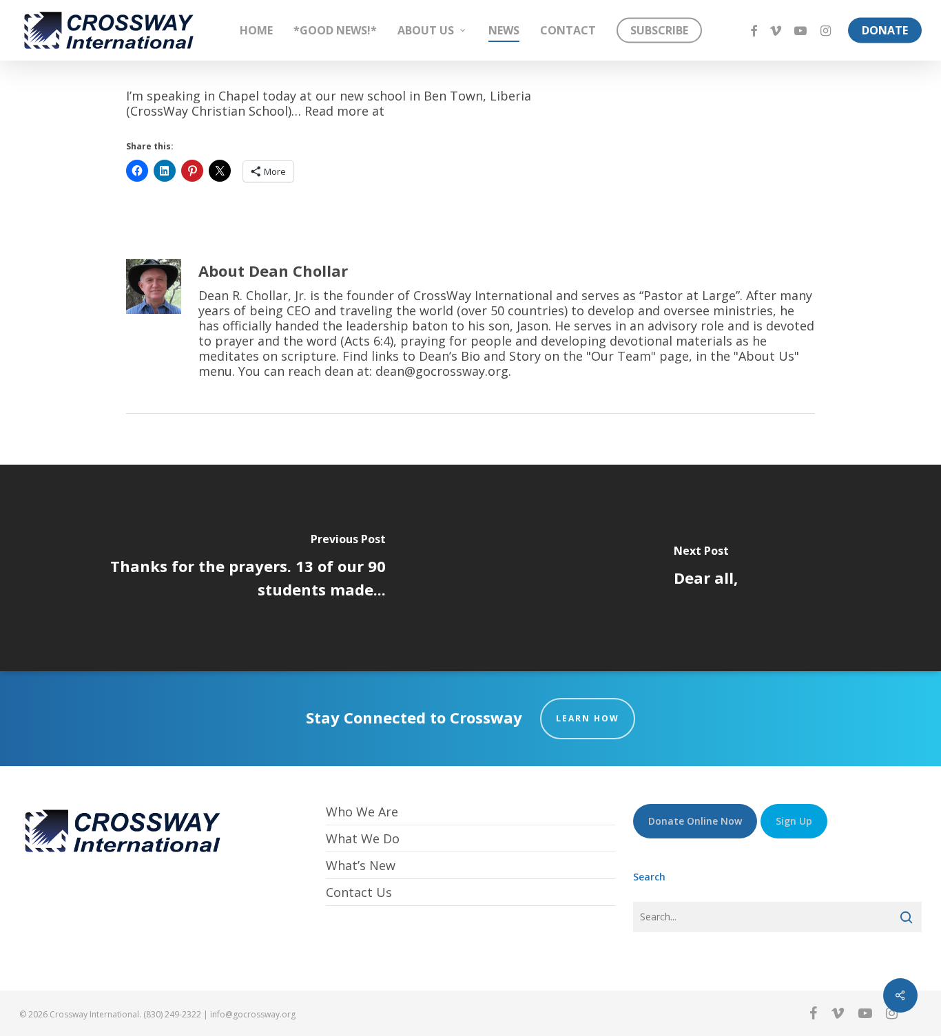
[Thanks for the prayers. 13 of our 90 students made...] (235, 568)
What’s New (360, 865)
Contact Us (359, 892)
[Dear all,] (705, 568)
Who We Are (362, 812)
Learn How (587, 718)
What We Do (363, 838)
